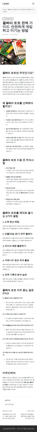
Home (4, 9)
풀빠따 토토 (6, 77)
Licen (6, 3)
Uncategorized (7, 19)
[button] (9, 404)
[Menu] (33, 3)
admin (7, 400)
